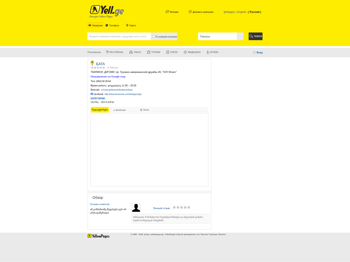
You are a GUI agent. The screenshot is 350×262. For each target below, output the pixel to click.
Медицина (194, 52)
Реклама (174, 12)
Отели (174, 52)
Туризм (155, 52)
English (241, 12)
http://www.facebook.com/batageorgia (123, 94)
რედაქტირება (100, 109)
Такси (137, 52)
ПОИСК (258, 36)
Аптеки (214, 52)
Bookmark (121, 110)
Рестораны (116, 52)
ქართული (229, 12)
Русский (255, 12)
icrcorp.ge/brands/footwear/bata (117, 90)
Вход (259, 52)
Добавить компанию (203, 12)
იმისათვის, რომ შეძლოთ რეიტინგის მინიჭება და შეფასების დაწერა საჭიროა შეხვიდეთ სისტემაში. (168, 219)
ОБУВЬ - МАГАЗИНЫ (102, 102)
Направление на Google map (108, 76)
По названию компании (166, 37)
